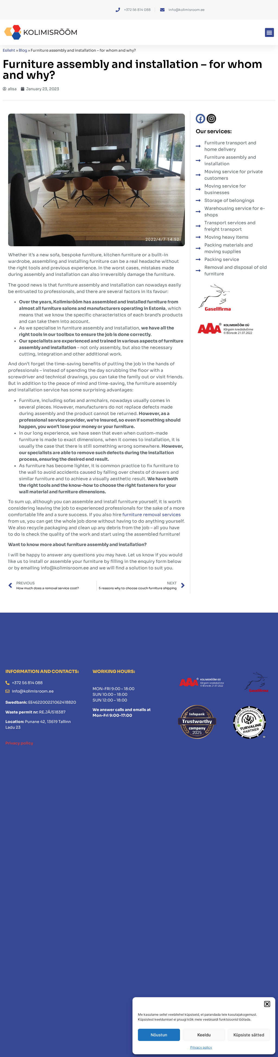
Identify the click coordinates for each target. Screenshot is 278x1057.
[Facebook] (200, 118)
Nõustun (159, 1034)
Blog (23, 50)
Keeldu (204, 1034)
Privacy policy (201, 1047)
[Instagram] (211, 118)
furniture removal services (151, 514)
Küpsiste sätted (248, 1034)
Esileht (9, 50)
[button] (267, 1004)
